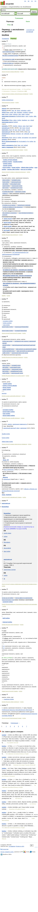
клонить (4, 139)
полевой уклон (16, 180)
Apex (11, 120)
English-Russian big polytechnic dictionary (12, 357)
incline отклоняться (7, 100)
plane (15, 120)
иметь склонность (8, 145)
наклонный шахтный (9, 428)
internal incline (7, 622)
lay (34, 141)
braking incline (7, 161)
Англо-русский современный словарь (12, 497)
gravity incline (7, 165)
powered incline (8, 601)
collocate (26, 133)
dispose (13, 133)
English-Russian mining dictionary (10, 624)
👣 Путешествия (4, 849)
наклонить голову (20, 191)
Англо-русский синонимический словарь (12, 149)
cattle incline (6, 353)
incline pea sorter (7, 341)
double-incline (17, 161)
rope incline (6, 325)
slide (35, 116)
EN (25, 1)
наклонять (5, 130)
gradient (25, 112)
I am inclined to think (8, 51)
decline (15, 126)
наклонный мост (16, 182)
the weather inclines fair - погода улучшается (17, 275)
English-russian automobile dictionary (11, 396)
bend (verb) (7, 222)
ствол (17, 428)
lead (27, 126)
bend (19, 130)
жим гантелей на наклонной (25, 351)
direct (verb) (7, 226)
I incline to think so (7, 63)
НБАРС (4, 295)
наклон (4, 108)
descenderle (7, 548)
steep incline (7, 389)
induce (20, 126)
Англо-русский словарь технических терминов (14, 444)
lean (13, 110)
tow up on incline (26, 169)
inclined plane (21, 116)
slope (18, 110)
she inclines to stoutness (9, 213)
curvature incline (8, 321)
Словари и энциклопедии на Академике (15, 7)
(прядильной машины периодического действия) (17, 710)
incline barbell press (8, 349)
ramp (6, 114)
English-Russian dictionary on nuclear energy (13, 375)
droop (27, 128)
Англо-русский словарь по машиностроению (14, 172)
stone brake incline (7, 330)
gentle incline (7, 163)
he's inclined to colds (8, 59)
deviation (19, 112)
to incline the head (7, 191)
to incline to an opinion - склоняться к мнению (18, 270)
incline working (7, 323)
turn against (32, 137)
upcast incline (6, 345)
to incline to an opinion (8, 205)
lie (28, 141)
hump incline (16, 167)
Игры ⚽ (10, 24)
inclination (24, 110)
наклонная (23, 428)
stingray (15, 114)
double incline (6, 434)
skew (7, 112)
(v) (4, 648)
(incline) (15, 122)
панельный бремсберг (21, 327)
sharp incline (7, 387)
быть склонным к (9, 469)
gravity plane (7, 533)
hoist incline (7, 167)
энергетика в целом (10, 569)
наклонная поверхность (20, 424)
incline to (5, 193)
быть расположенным (9, 141)
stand (3, 143)
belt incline (5, 187)
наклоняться (6, 131)
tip (29, 131)
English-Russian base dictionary (10, 234)
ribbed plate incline (27, 167)
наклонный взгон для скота (20, 353)
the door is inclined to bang (10, 55)
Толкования (19, 18)
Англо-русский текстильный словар (11, 718)
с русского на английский (30, 30)
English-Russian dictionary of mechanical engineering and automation (19, 604)
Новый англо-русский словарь (10, 691)
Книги (28, 21)
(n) (4, 646)
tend (16, 145)
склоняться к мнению (24, 205)
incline (22, 71)
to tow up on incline (7, 598)
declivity (8, 494)
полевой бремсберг (21, 330)
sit (17, 141)
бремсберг (5, 120)
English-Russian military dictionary (10, 702)
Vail (20, 128)
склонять (5, 126)
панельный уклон (17, 185)
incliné (4, 735)
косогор (4, 393)
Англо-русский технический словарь (11, 333)
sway (24, 126)
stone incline (6, 180)
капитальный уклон (17, 373)
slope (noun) (8, 218)
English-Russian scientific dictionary (11, 418)
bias (15, 112)
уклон (4, 112)
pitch (28, 110)
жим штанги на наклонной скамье (26, 349)
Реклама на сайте (20, 846)
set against (25, 137)
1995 (25, 91)
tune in (15, 137)
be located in (23, 141)
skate (23, 114)
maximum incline (9, 699)
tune (11, 137)
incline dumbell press (8, 351)
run (29, 120)
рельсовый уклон (15, 184)
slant (3, 118)
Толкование (5, 38)
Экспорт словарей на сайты (7, 851)
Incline (4, 746)
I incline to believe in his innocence (12, 207)
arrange (18, 133)
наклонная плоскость (9, 116)
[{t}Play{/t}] (7, 41)
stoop (27, 130)
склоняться (5, 128)
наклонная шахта (7, 122)
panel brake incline (7, 327)
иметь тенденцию (7, 147)
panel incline (6, 185)
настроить (5, 137)
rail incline (5, 184)
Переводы (10, 21)
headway (24, 120)
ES (32, 1)
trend (23, 128)
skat (19, 114)
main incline (5, 373)
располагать (6, 133)
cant (10, 130)
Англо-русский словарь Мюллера (10, 71)
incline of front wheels (10, 159)
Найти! (34, 12)
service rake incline (13, 169)
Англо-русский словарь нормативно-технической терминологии (19, 584)
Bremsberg (7, 542)
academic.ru (7, 3)
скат (3, 114)
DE (28, 1)
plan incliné (7, 551)
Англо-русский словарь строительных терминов (15, 94)
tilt (15, 110)
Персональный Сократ (8, 102)
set (22, 133)
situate (32, 133)
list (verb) (7, 230)
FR (35, 1)
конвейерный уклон (16, 187)
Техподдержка (12, 846)
